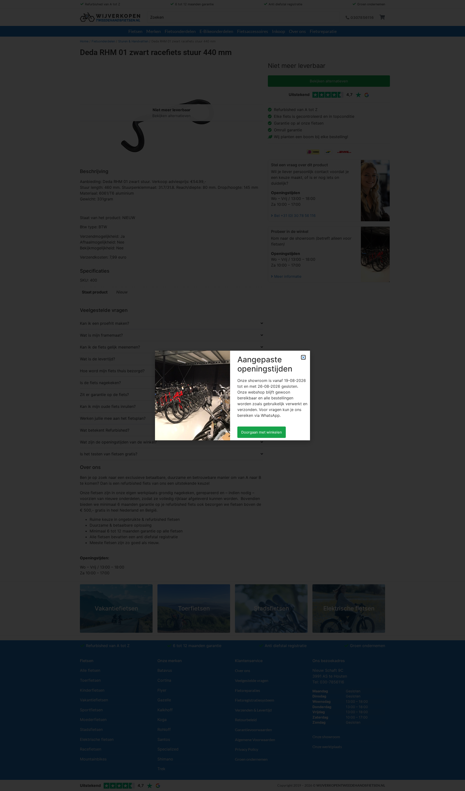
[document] (232, 395)
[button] (303, 357)
